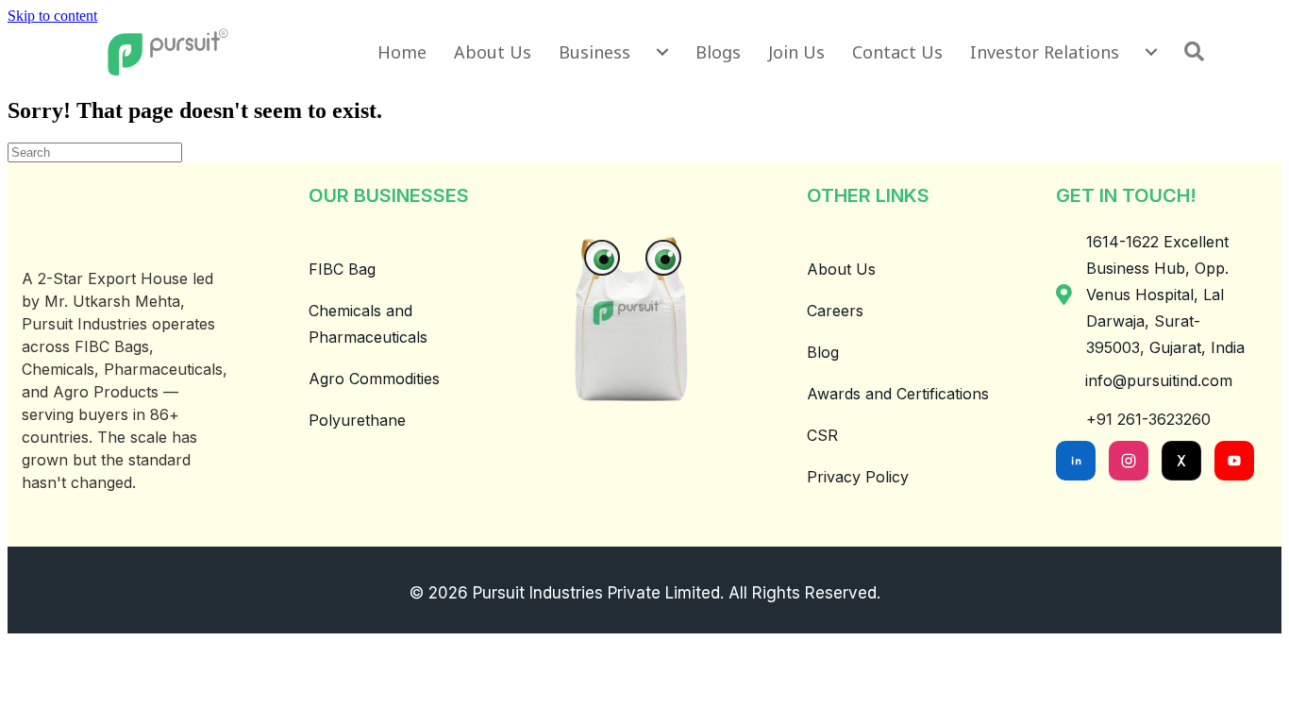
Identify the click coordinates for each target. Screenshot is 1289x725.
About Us (492, 52)
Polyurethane (357, 420)
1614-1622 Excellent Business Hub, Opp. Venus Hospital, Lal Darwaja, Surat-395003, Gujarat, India (1165, 294)
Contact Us (897, 52)
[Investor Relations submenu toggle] (1151, 52)
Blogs (718, 52)
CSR (822, 435)
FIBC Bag (342, 269)
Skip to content (52, 16)
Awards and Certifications (898, 393)
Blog (823, 352)
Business (594, 52)
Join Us (796, 52)
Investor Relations (1044, 52)
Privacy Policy (858, 476)
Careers (835, 310)
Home (402, 52)
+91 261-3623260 (1148, 419)
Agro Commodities (374, 378)
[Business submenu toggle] (662, 52)
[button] (1198, 51)
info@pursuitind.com (1158, 380)
